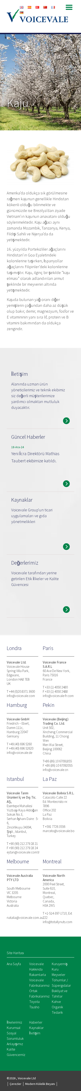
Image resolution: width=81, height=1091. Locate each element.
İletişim (34, 1033)
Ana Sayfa (14, 964)
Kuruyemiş (60, 964)
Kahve (56, 1001)
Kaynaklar (36, 1027)
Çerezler (15, 1084)
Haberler (35, 1022)
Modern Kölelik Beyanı (40, 1084)
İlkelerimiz (14, 1022)
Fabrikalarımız (39, 985)
